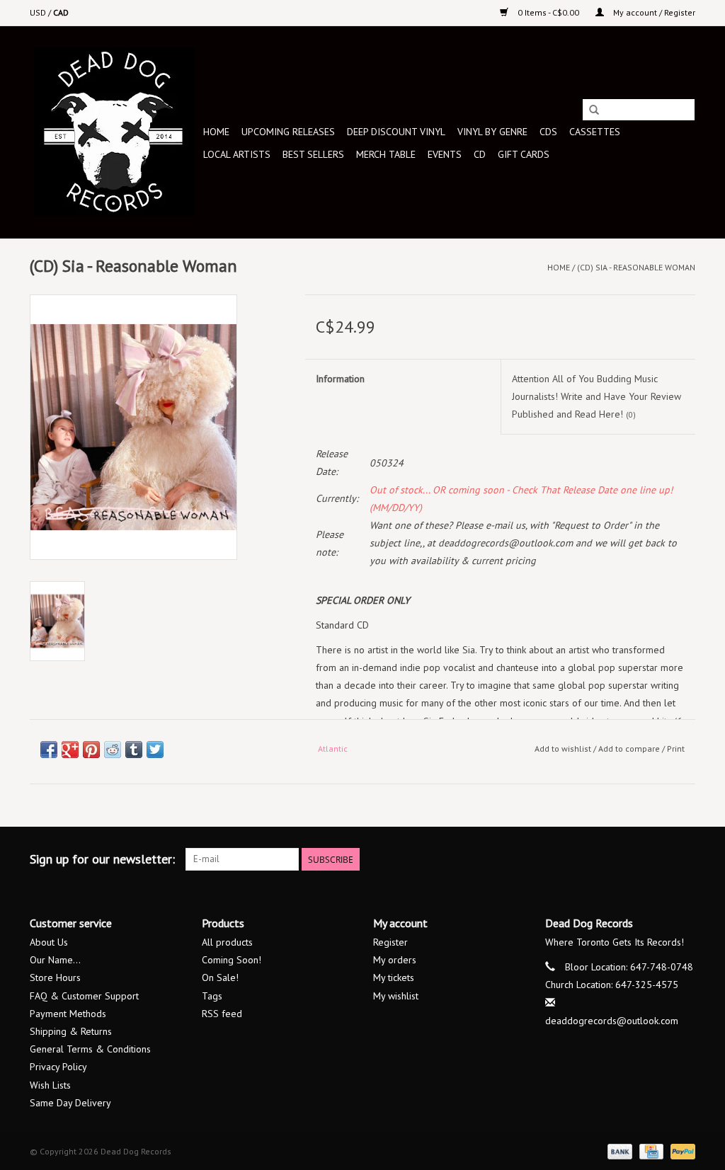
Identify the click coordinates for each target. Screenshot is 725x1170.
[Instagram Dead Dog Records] (684, 859)
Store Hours (55, 977)
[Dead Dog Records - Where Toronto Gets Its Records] (114, 132)
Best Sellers (313, 154)
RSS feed (222, 1013)
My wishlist (395, 996)
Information (340, 378)
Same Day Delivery (70, 1102)
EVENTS (445, 154)
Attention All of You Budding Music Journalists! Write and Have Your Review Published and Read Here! (596, 396)
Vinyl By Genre (492, 131)
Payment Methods (68, 1013)
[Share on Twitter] (155, 749)
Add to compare (630, 748)
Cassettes (594, 131)
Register (390, 942)
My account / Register (653, 12)
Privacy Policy (58, 1066)
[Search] (594, 110)
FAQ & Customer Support (84, 996)
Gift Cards (523, 154)
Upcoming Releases (288, 131)
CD (480, 154)
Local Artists (236, 154)
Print (676, 748)
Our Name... (55, 959)
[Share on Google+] (70, 749)
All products (227, 942)
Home (216, 131)
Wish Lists (50, 1085)
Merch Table (386, 154)
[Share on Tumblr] (133, 749)
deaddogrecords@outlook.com (611, 1020)
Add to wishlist (563, 748)
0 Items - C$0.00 (548, 12)
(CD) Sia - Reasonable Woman (636, 267)
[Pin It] (91, 749)
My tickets (393, 977)
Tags (212, 996)
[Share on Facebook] (48, 749)
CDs (548, 131)
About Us (49, 942)
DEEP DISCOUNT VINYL (396, 131)
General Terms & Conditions (90, 1049)
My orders (394, 959)
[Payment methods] (618, 1150)
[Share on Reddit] (112, 749)
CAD (61, 12)
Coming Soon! (231, 959)
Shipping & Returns (71, 1031)
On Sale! (220, 977)
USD (39, 12)
